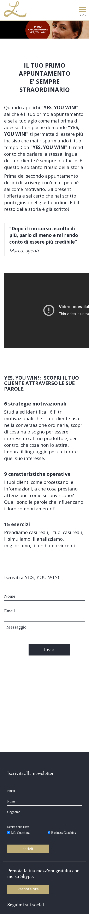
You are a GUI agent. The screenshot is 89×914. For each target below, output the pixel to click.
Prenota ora (28, 888)
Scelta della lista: (18, 827)
